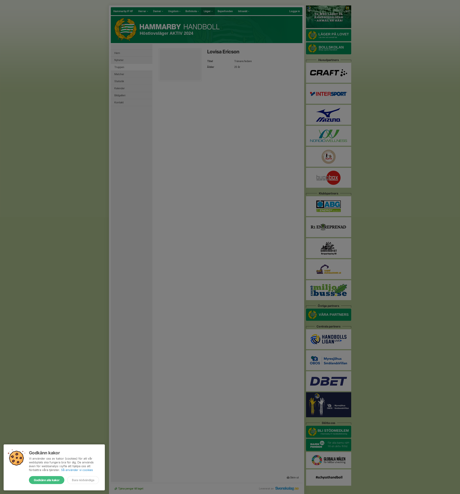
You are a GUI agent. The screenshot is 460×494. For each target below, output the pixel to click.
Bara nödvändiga (83, 480)
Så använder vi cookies (77, 470)
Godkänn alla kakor (46, 480)
